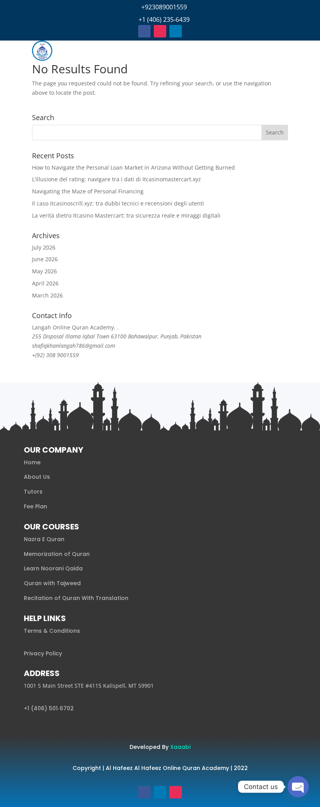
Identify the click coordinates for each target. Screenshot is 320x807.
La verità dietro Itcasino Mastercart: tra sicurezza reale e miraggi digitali (126, 215)
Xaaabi (180, 747)
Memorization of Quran (57, 554)
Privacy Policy (43, 653)
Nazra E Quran (44, 539)
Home (32, 462)
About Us (37, 477)
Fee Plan (35, 506)
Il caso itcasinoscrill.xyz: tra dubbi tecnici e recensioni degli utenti (118, 203)
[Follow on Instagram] (160, 31)
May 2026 (44, 271)
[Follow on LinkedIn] (175, 31)
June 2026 (45, 259)
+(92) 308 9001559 (55, 355)
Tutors (33, 492)
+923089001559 (164, 7)
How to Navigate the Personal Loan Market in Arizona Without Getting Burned (133, 167)
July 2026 (43, 247)
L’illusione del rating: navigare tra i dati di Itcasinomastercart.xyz (116, 179)
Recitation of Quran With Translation (76, 598)
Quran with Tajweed (52, 583)
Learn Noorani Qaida (53, 568)
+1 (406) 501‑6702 (49, 708)
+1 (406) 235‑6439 (164, 19)
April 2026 (45, 283)
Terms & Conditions (52, 631)
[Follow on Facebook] (144, 31)
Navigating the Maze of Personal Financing (88, 191)
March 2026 (47, 295)
